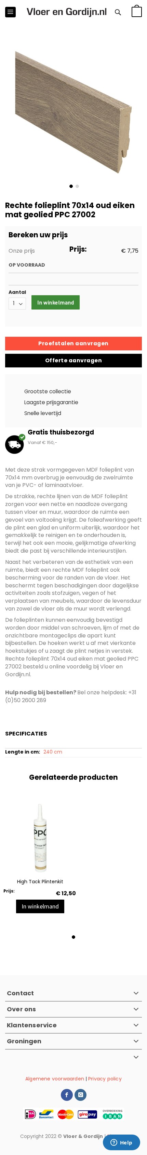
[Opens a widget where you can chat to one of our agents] (121, 1143)
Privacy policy (105, 1078)
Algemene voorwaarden (54, 1078)
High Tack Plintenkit (40, 881)
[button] (70, 185)
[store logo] (66, 12)
